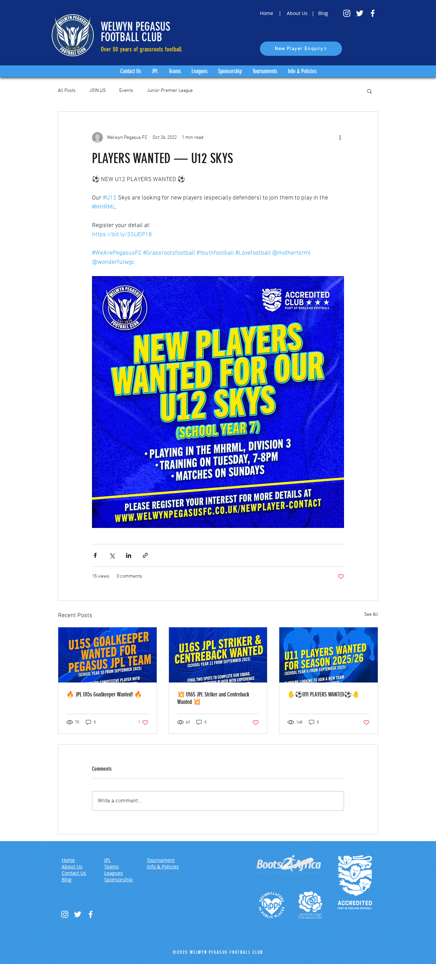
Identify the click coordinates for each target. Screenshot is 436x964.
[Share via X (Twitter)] (112, 555)
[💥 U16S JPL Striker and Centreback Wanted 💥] (218, 654)
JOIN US (97, 91)
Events (126, 91)
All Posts (67, 91)
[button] (369, 91)
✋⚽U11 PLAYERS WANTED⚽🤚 (323, 694)
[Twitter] (359, 13)
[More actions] (340, 137)
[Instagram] (347, 13)
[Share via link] (145, 555)
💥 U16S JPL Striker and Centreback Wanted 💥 (213, 698)
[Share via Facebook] (95, 555)
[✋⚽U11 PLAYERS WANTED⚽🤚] (328, 654)
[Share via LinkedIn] (128, 555)
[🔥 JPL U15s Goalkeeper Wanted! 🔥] (107, 654)
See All (371, 614)
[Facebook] (372, 13)
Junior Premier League (170, 91)
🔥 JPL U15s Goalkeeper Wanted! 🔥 (104, 694)
